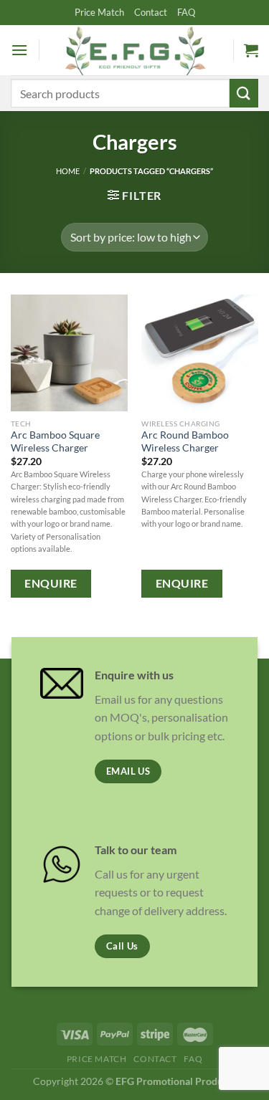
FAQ (186, 12)
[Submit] (244, 93)
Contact (150, 12)
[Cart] (251, 50)
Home (68, 171)
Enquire (50, 583)
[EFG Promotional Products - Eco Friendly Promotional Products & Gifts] (135, 50)
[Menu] (19, 49)
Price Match (99, 12)
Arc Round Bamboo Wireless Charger (185, 441)
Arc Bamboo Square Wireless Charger (55, 441)
